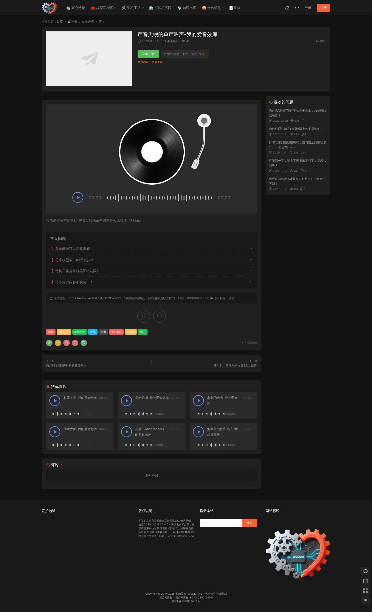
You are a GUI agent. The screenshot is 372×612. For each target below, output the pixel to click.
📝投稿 (234, 8)
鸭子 (142, 331)
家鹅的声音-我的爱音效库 (224, 400)
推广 (323, 41)
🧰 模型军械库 (102, 8)
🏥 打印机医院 (160, 8)
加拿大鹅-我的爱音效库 (80, 429)
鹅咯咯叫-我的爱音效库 (152, 398)
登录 (202, 53)
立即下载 (148, 54)
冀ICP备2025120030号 (186, 601)
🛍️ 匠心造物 (75, 8)
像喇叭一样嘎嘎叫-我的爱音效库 (235, 365)
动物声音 (172, 41)
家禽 (103, 331)
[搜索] (297, 7)
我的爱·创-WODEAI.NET (190, 593)
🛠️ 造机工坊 (131, 8)
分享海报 (250, 343)
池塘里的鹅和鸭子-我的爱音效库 (224, 431)
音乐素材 (116, 331)
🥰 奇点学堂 (211, 8)
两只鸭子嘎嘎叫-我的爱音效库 (66, 365)
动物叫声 (64, 331)
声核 (92, 331)
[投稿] (287, 7)
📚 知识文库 (186, 8)
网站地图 (210, 593)
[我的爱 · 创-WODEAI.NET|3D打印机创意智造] (49, 7)
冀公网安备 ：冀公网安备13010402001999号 (186, 597)
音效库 (131, 331)
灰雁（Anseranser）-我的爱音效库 (152, 431)
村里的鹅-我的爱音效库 (80, 398)
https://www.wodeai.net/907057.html (95, 298)
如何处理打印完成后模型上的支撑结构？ (296, 128)
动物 (50, 331)
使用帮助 (222, 593)
